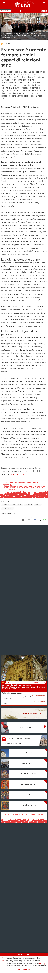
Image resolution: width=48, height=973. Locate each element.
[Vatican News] (24, 4)
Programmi (45, 11)
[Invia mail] (23, 519)
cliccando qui (17, 474)
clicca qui (42, 964)
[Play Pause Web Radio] (20, 11)
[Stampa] (29, 519)
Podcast (42, 11)
